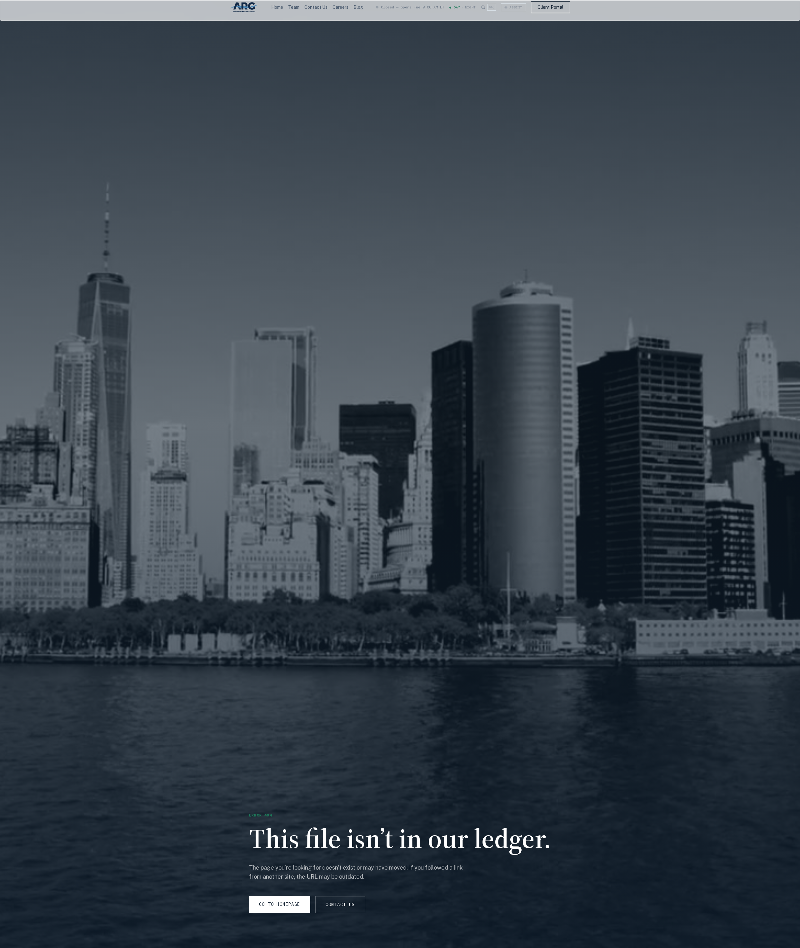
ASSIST (515, 7)
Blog (358, 7)
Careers (340, 7)
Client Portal (550, 7)
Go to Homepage (279, 904)
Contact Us (316, 7)
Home (277, 7)
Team (293, 7)
